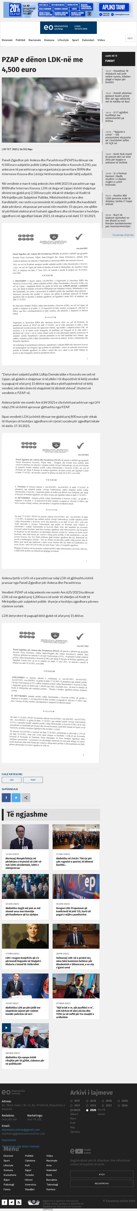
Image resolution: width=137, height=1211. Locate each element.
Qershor (75, 1132)
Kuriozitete (10, 1175)
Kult (27, 1165)
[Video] (25, 1047)
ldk (12, 779)
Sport (75, 40)
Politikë (20, 40)
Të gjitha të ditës (122, 235)
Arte (49, 1165)
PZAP (33, 779)
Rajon (7, 1179)
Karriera (50, 1189)
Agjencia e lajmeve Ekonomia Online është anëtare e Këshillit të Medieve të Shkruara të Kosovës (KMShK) (63, 1205)
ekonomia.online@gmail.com (21, 1129)
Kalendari (88, 40)
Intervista (30, 1184)
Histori (28, 1179)
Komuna (49, 40)
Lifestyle (63, 40)
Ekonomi (7, 40)
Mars (73, 1118)
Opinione (30, 1160)
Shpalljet (30, 1189)
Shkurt (74, 1114)
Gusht (101, 1114)
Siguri (28, 1170)
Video (101, 40)
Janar (73, 1109)
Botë (49, 1175)
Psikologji (9, 1184)
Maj (72, 1127)
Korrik (101, 1109)
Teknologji (52, 1184)
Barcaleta (51, 1179)
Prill (72, 1123)
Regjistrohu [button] (102, 1183)
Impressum (9, 1140)
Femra (7, 1189)
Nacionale (35, 40)
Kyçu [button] (102, 1174)
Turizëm (29, 1175)
